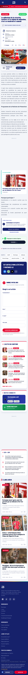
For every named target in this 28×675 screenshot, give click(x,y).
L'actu (2, 609)
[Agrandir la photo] (14, 56)
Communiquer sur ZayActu (7, 653)
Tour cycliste (4, 629)
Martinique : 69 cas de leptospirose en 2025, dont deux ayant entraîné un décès (13, 567)
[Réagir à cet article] (12, 45)
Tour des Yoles (4, 627)
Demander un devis (5, 660)
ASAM (8, 255)
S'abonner (23, 14)
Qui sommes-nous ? (5, 636)
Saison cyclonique (5, 625)
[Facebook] (4, 271)
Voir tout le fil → (8, 386)
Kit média (3, 657)
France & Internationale (6, 615)
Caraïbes (3, 611)
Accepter (20, 672)
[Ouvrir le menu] (2, 2)
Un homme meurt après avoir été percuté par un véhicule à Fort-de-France (12, 501)
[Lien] (15, 271)
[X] (12, 271)
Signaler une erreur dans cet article (11, 248)
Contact (3, 646)
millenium (23, 255)
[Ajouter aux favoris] (15, 45)
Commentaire (6, 292)
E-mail (4, 315)
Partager (7, 45)
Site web (5, 322)
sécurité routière (15, 258)
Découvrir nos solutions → (14, 229)
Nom (4, 309)
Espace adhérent (5, 639)
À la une (3, 613)
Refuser (7, 672)
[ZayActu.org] (14, 2)
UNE (23, 258)
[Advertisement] (14, 154)
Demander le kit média (14, 232)
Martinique (8, 11)
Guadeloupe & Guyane (6, 618)
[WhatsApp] (8, 271)
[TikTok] (6, 599)
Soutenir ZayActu (5, 643)
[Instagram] (10, 599)
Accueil (2, 11)
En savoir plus (4, 669)
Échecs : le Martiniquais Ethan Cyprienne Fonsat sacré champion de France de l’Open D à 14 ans (13, 534)
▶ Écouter (20, 68)
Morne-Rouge (5, 258)
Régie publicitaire (5, 641)
